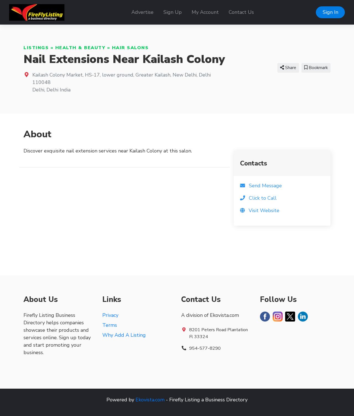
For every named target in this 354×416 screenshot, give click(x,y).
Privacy (110, 315)
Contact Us (241, 12)
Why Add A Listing (124, 335)
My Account (205, 12)
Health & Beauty (80, 48)
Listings (36, 48)
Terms (109, 325)
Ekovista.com (150, 399)
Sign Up (172, 12)
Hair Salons (130, 48)
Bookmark (318, 68)
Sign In (330, 12)
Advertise (142, 12)
